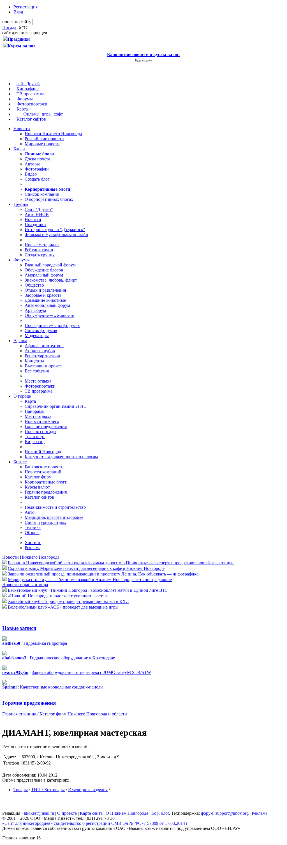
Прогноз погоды (40, 431)
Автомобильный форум (47, 305)
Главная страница (19, 714)
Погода (9, 27)
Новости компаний (43, 471)
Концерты (34, 360)
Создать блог (37, 179)
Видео (31, 174)
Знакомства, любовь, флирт (51, 280)
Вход (18, 12)
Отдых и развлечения (45, 290)
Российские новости (44, 138)
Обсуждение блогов (44, 270)
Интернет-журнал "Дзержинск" (55, 229)
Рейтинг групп (39, 249)
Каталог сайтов (31, 119)
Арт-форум (35, 310)
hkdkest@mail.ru (39, 813)
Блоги (19, 148)
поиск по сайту (16, 21)
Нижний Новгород (43, 451)
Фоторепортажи (32, 104)
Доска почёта (37, 158)
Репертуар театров (42, 355)
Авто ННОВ (37, 214)
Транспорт (35, 436)
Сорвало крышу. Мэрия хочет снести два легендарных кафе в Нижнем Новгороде (86, 568)
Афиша (20, 340)
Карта (22, 109)
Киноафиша (28, 88)
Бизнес (20, 461)
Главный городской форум (50, 265)
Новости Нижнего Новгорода (53, 133)
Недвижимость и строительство (55, 507)
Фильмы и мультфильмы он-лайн (56, 234)
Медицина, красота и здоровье (54, 517)
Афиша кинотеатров (44, 345)
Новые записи (19, 628)
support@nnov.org (232, 813)
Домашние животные (45, 300)
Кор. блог (160, 813)
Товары (20, 789)
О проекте (67, 813)
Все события (37, 371)
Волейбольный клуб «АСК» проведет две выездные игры (63, 607)
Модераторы (37, 335)
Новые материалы (42, 244)
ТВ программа (30, 93)
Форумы (25, 98)
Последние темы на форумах (52, 325)
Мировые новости (42, 143)
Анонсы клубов (40, 350)
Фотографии (37, 169)
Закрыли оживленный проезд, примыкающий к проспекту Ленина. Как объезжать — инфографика (103, 574)
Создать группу (40, 254)
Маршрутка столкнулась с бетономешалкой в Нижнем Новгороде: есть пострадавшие (90, 579)
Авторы (32, 164)
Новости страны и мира (25, 584)
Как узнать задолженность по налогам (61, 456)
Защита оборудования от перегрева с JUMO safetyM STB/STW (91, 672)
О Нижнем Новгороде (127, 813)
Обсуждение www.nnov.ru (49, 315)
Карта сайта (91, 813)
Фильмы (31, 114)
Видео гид (35, 441)
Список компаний (42, 194)
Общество (34, 285)
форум (207, 813)
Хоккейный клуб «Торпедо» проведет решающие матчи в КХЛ (68, 601)
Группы (20, 204)
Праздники (35, 224)
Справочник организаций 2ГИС (56, 406)
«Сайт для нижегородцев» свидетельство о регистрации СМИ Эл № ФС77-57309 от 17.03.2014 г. (95, 823)
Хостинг (33, 542)
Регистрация (25, 6)
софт (58, 114)
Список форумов (41, 330)
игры (47, 114)
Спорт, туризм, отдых (45, 522)
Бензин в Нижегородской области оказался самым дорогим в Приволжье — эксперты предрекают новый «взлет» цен (121, 562)
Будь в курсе (143, 60)
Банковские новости (44, 466)
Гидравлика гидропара (45, 643)
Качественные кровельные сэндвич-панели (61, 687)
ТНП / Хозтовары (48, 789)
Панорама (34, 411)
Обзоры (32, 532)
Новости (21, 128)
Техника (33, 527)
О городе (22, 396)
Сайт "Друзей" (39, 209)
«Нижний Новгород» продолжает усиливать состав (57, 595)
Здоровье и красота (43, 295)
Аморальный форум (44, 275)
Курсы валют (37, 487)
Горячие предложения (46, 426)
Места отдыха (38, 381)
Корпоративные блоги (46, 482)
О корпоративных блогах (49, 199)
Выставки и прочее (43, 365)
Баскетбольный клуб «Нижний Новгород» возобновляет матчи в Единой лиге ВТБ (88, 590)
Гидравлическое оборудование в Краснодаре (72, 657)
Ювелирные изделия (88, 789)
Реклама (32, 547)
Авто (29, 512)
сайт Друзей (28, 83)
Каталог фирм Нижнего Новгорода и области (83, 714)
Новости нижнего (42, 421)
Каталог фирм (38, 477)
